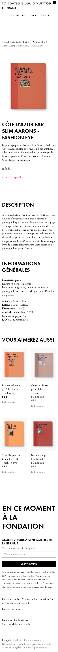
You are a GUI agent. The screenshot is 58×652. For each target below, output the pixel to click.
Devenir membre (11, 609)
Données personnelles (35, 647)
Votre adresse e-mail (19, 548)
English (17, 640)
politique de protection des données (36, 587)
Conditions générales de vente (35, 644)
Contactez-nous (32, 640)
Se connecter (17, 15)
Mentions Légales (11, 647)
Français (6, 640)
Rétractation (8, 644)
